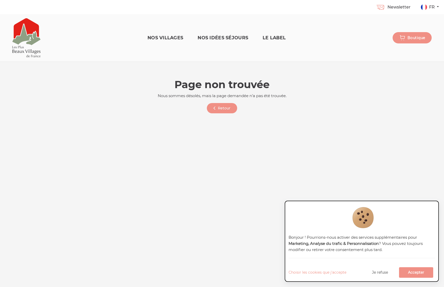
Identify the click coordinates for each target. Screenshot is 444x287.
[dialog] (362, 241)
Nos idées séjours (223, 37)
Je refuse (380, 272)
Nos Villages (165, 37)
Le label (274, 37)
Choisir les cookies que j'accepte (317, 272)
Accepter (416, 272)
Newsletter (399, 7)
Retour (224, 108)
